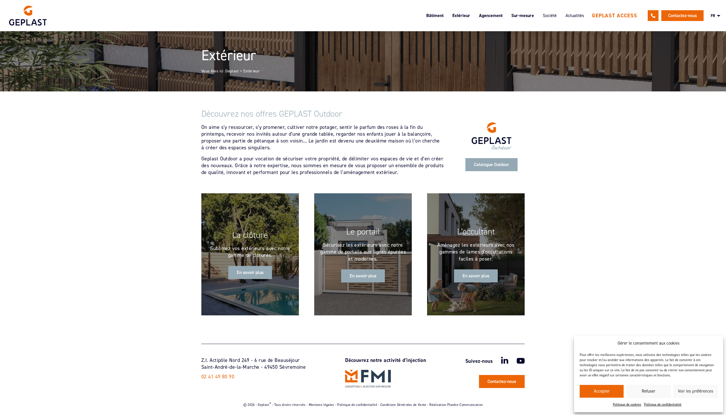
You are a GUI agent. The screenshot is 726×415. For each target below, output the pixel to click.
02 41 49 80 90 (653, 15)
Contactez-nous (682, 15)
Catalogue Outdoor (491, 164)
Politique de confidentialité (662, 404)
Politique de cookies (627, 404)
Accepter (602, 391)
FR (713, 15)
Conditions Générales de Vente (403, 404)
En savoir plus (250, 272)
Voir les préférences (695, 391)
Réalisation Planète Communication (456, 404)
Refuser (648, 391)
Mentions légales (321, 404)
